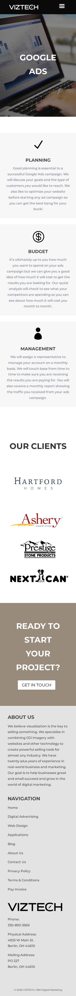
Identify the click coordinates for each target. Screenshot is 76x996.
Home (13, 808)
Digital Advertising (23, 817)
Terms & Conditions (23, 880)
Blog (11, 844)
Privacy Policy (19, 871)
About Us (15, 853)
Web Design (18, 826)
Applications (18, 835)
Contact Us (17, 862)
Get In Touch (36, 685)
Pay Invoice (17, 889)
